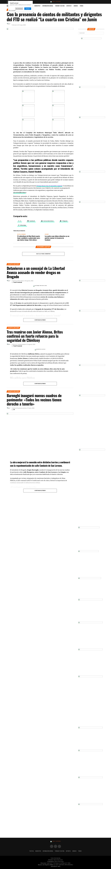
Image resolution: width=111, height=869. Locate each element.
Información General (47, 6)
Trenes (81, 6)
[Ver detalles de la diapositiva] (92, 99)
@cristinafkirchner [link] (19, 192)
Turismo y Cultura (60, 6)
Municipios (37, 6)
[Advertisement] (91, 72)
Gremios (76, 6)
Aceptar (28, 8)
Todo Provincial (17, 282)
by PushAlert (12, 10)
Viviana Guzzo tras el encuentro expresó (49, 186)
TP (14, 409)
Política (31, 851)
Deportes (68, 6)
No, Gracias (19, 8)
